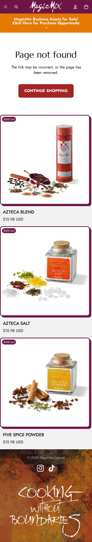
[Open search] (16, 6)
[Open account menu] (75, 6)
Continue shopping (46, 90)
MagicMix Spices (52, 457)
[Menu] (5, 7)
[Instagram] (40, 468)
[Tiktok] (51, 468)
